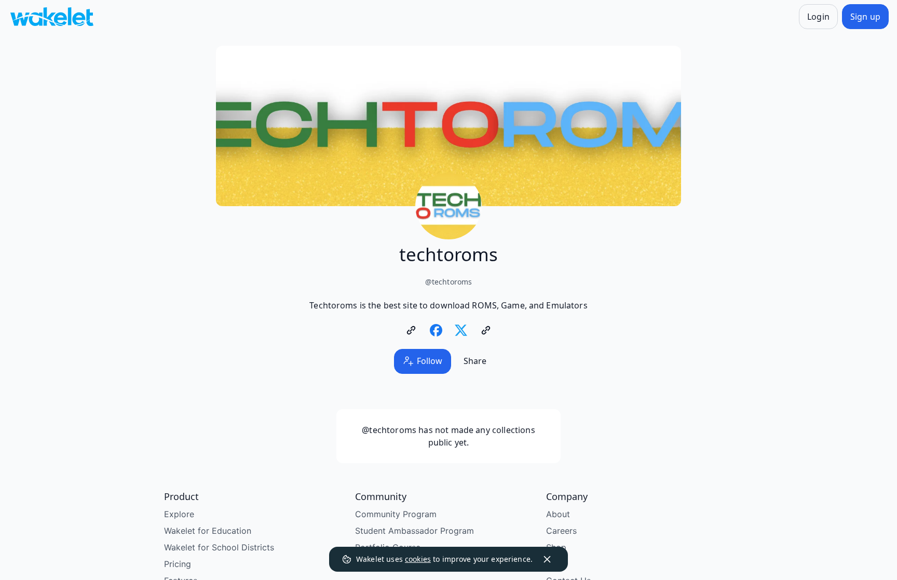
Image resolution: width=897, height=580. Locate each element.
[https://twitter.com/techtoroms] (461, 330)
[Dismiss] (547, 559)
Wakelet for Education (207, 530)
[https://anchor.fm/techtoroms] (486, 330)
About (558, 514)
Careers (561, 530)
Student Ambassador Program (414, 530)
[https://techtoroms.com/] (411, 330)
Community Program (396, 514)
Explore (179, 514)
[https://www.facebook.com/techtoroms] (436, 330)
